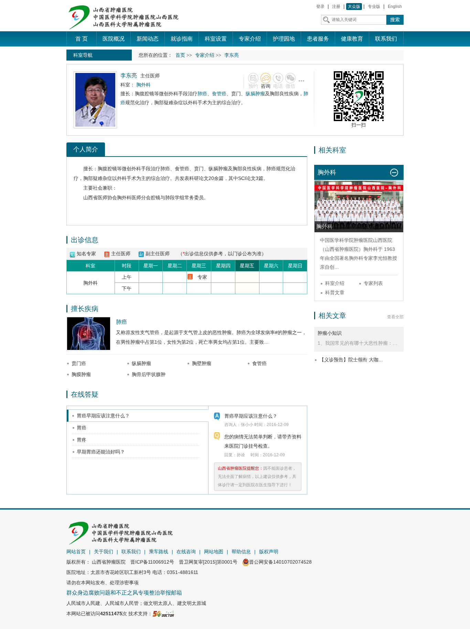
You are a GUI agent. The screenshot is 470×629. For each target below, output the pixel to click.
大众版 (354, 6)
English (395, 6)
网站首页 (76, 551)
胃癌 (81, 427)
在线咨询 (186, 551)
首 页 (81, 39)
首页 (180, 55)
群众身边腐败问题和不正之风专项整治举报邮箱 (124, 593)
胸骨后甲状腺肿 (148, 374)
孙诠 (241, 454)
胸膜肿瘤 (81, 374)
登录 (320, 6)
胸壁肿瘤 (201, 363)
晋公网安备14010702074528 (280, 562)
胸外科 (124, 197)
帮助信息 (241, 551)
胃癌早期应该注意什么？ (103, 415)
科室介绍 (334, 283)
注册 (336, 6)
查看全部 (395, 316)
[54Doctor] (163, 613)
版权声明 (268, 551)
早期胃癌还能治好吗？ (101, 452)
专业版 (374, 6)
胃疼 (81, 440)
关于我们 (103, 551)
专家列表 (373, 283)
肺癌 (202, 93)
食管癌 (219, 93)
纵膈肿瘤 (255, 93)
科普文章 (334, 292)
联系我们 (131, 551)
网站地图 (213, 551)
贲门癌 (79, 363)
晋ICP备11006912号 (152, 562)
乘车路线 (158, 551)
